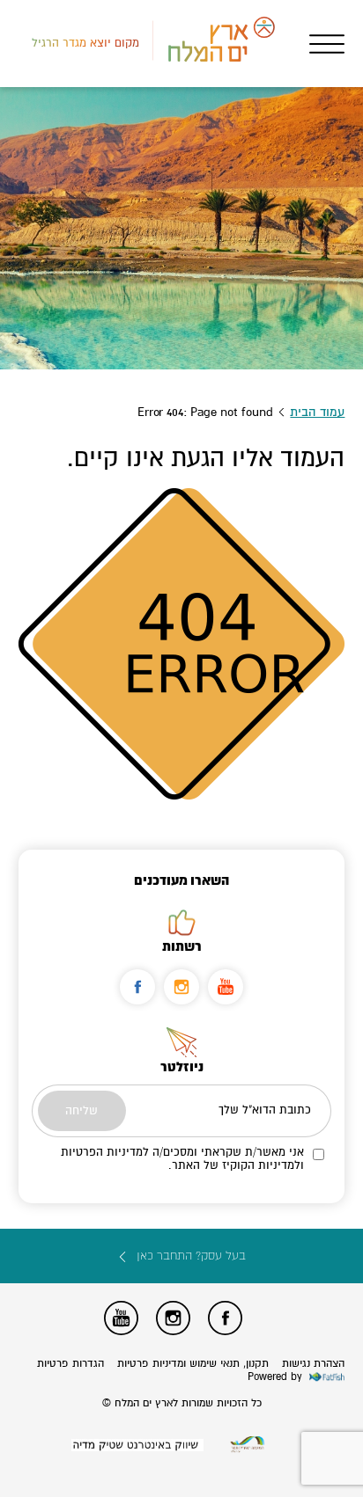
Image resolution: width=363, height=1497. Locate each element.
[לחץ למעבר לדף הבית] (247, 1444)
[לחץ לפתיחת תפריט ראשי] (326, 44)
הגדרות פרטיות (70, 1363)
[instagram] (181, 986)
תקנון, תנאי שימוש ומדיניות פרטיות (193, 1363)
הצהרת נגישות (313, 1363)
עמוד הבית (317, 412)
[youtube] (225, 986)
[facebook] (137, 986)
